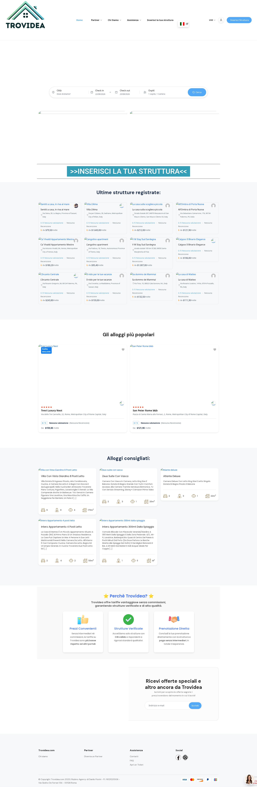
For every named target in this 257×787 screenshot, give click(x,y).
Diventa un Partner (93, 756)
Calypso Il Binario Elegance (191, 244)
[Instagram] (185, 757)
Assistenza (133, 20)
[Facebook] (178, 757)
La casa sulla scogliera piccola (147, 209)
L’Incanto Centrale (50, 279)
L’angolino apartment (97, 244)
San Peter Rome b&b (145, 410)
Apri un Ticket (136, 764)
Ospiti (151, 90)
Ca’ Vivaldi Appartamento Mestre (57, 244)
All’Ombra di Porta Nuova (191, 209)
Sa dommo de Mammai (144, 279)
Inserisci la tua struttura (160, 20)
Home (79, 20)
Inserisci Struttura (239, 20)
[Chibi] (213, 403)
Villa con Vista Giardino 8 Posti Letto (62, 476)
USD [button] (211, 20)
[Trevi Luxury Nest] (122, 403)
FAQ (132, 760)
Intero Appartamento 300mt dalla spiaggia (128, 526)
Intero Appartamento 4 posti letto (61, 526)
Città (59, 90)
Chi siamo (43, 756)
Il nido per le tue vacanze (99, 279)
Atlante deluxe (171, 476)
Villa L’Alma (91, 209)
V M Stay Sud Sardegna (144, 244)
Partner (95, 20)
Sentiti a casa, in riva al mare (55, 209)
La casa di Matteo (187, 279)
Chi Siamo (113, 20)
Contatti (134, 756)
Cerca (198, 92)
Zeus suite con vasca (115, 476)
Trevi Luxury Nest (51, 410)
